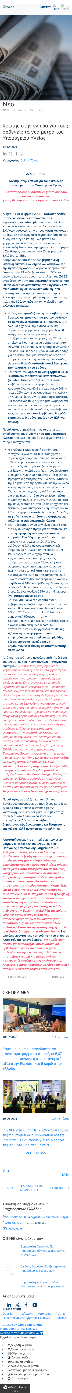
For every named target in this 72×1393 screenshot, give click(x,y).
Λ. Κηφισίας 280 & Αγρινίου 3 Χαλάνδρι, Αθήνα (37, 1217)
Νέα (20, 110)
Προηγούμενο (17, 976)
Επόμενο (58, 976)
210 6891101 (14, 1223)
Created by (22, 1324)
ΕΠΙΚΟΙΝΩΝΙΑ (59, 1188)
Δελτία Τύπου (37, 110)
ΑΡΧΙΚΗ (7, 110)
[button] (54, 7)
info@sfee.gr (14, 1228)
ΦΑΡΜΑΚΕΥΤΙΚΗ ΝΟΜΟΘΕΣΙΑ (31, 1188)
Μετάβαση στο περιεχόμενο (18, 1328)
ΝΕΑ (10, 1188)
